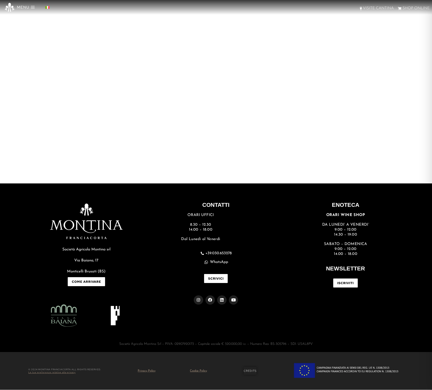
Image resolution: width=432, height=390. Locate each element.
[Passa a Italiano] (47, 7)
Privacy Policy (146, 370)
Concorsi (94, 154)
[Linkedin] (222, 300)
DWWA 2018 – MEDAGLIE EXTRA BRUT (158, 144)
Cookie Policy (198, 370)
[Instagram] (198, 300)
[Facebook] (210, 300)
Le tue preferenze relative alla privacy (52, 372)
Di (114, 154)
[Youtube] (233, 300)
